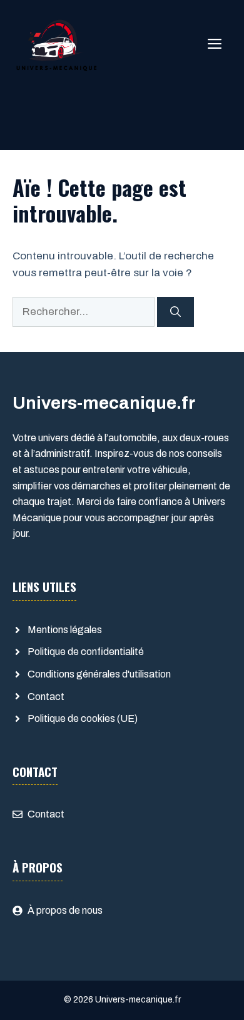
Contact (46, 696)
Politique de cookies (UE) (83, 718)
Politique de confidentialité (86, 651)
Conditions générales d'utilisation (99, 674)
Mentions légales (65, 629)
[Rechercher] (175, 312)
